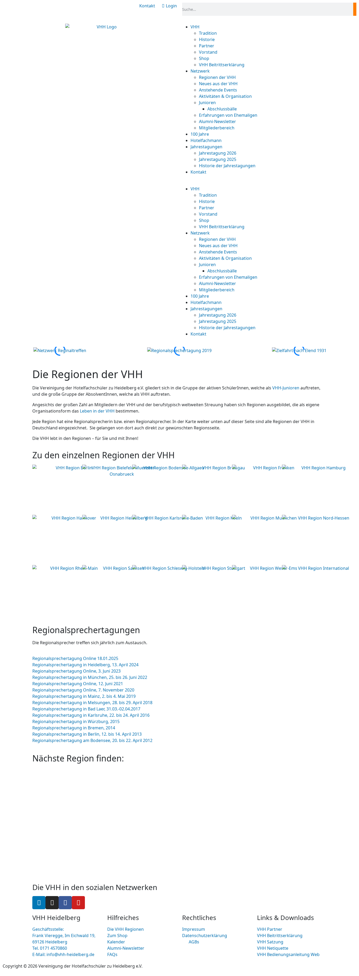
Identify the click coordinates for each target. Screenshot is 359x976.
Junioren (207, 102)
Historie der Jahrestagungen (227, 166)
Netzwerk (200, 71)
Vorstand (208, 52)
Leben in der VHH (97, 411)
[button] (254, 182)
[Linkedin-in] (38, 902)
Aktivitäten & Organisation (225, 96)
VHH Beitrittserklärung (221, 65)
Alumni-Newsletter (217, 121)
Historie (207, 39)
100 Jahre (200, 134)
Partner (206, 46)
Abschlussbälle (222, 109)
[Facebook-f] (65, 902)
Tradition (208, 33)
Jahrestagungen (206, 147)
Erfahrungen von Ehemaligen (228, 115)
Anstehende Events (218, 90)
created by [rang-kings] (205, 966)
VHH (195, 27)
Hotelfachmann (206, 140)
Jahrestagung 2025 (217, 159)
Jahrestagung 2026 (217, 153)
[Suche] (354, 9)
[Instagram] (52, 902)
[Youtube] (78, 902)
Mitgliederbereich (216, 128)
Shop (204, 58)
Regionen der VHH (217, 77)
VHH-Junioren (285, 388)
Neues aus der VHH (218, 84)
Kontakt (198, 172)
